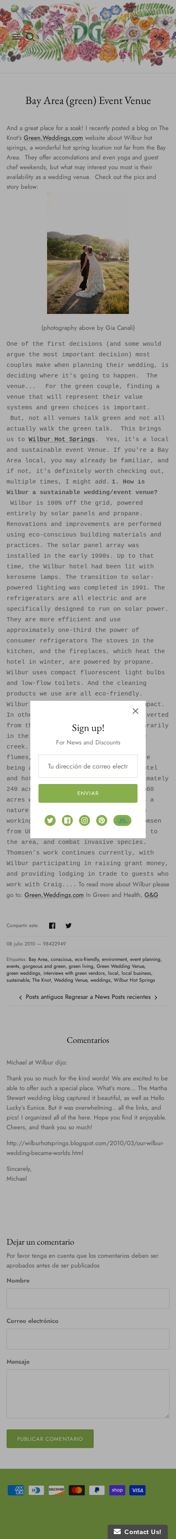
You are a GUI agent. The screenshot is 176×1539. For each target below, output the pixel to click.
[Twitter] (50, 820)
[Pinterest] (101, 820)
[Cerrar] (135, 711)
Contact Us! (141, 1531)
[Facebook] (67, 820)
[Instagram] (84, 820)
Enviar (87, 793)
